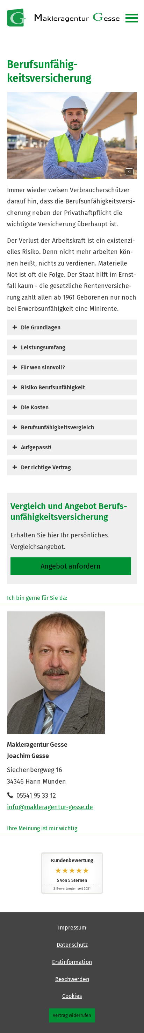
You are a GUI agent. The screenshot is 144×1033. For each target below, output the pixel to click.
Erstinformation (72, 962)
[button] (40, 327)
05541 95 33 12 (36, 795)
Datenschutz (72, 944)
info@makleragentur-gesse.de (50, 807)
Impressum (72, 927)
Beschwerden (72, 979)
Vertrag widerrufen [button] (72, 1015)
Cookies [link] (72, 996)
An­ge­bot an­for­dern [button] (71, 566)
